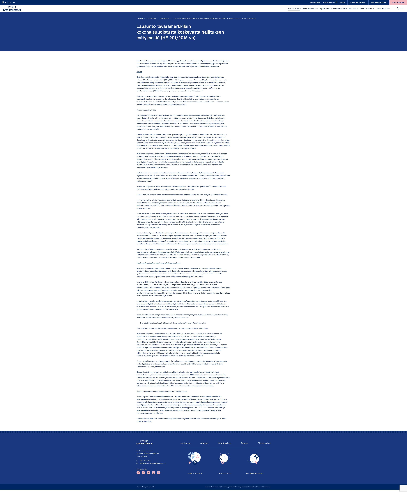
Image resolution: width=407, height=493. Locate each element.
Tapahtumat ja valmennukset (332, 8)
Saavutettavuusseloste (213, 487)
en (10, 2)
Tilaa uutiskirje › (195, 473)
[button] (300, 9)
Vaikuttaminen (309, 8)
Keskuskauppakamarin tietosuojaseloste (233, 487)
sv (14, 2)
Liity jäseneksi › (225, 473)
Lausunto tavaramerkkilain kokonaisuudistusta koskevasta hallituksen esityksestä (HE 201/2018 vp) (214, 18)
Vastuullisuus (366, 8)
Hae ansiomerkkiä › (254, 473)
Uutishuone (293, 8)
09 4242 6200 (145, 460)
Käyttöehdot (251, 487)
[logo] (12, 8)
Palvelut (352, 8)
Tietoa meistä (381, 8)
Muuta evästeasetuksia (263, 487)
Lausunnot (164, 18)
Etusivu (140, 18)
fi (5, 2)
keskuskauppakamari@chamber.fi (152, 463)
